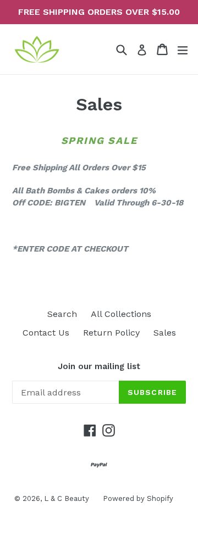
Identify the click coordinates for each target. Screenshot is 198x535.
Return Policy (111, 332)
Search (62, 314)
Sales (164, 332)
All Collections (121, 314)
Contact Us (46, 332)
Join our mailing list (99, 366)
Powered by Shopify (138, 498)
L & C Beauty (66, 498)
